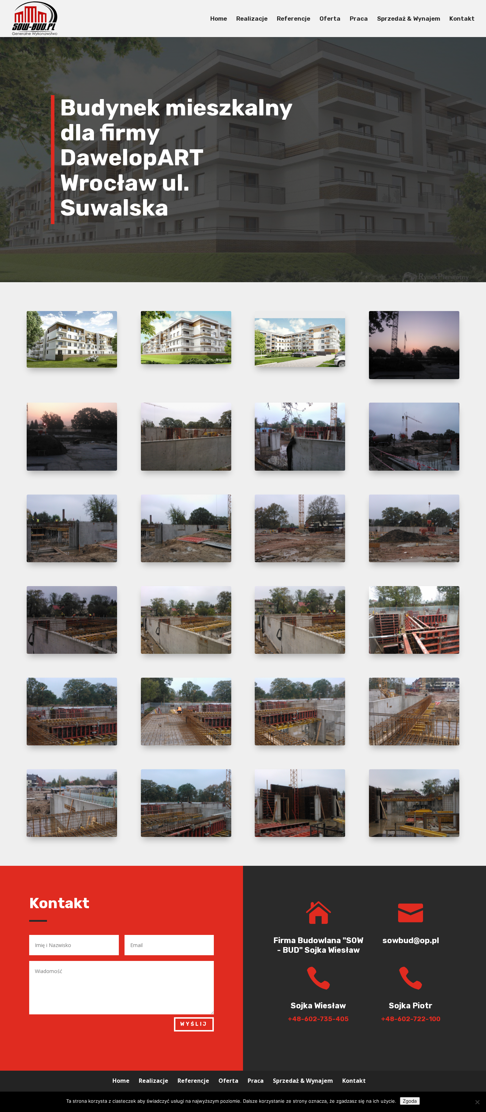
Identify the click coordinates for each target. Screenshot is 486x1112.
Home (218, 19)
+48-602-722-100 (410, 1019)
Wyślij (193, 1024)
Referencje (293, 19)
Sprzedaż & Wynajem (408, 19)
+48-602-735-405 (318, 1019)
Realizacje (252, 19)
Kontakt (462, 19)
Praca (359, 19)
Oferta (329, 19)
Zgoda (410, 1101)
